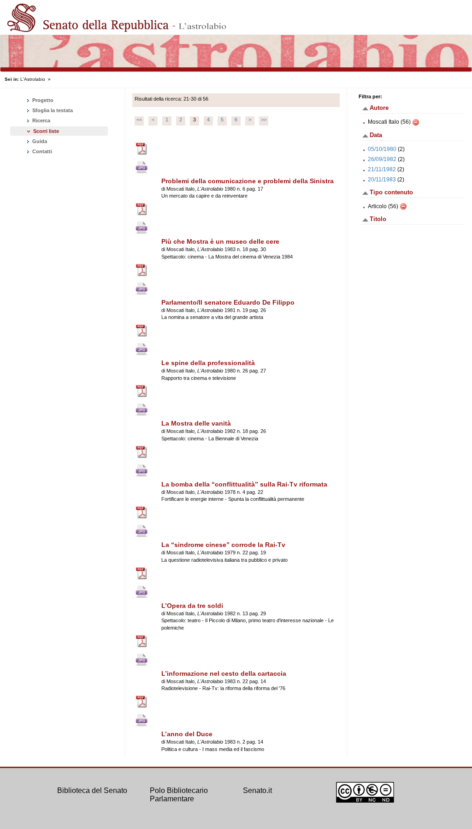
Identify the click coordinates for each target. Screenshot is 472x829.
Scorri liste (46, 131)
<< (139, 119)
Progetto (42, 100)
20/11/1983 (382, 179)
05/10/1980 (382, 149)
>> (263, 119)
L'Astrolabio (32, 79)
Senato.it (257, 790)
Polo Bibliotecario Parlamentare (179, 795)
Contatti (41, 151)
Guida (39, 141)
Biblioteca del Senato (92, 790)
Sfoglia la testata (52, 110)
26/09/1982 (382, 159)
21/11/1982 (382, 169)
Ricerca (40, 120)
